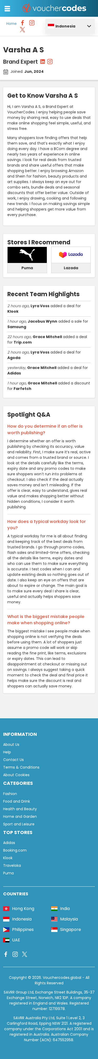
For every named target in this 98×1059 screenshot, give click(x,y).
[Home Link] (54, 8)
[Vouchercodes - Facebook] (22, 24)
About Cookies (16, 774)
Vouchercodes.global (62, 977)
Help (7, 752)
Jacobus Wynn (42, 321)
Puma (8, 873)
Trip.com (23, 342)
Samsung (16, 326)
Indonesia (65, 26)
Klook (13, 311)
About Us (11, 744)
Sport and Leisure (18, 824)
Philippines (23, 929)
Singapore (70, 929)
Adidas (14, 373)
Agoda (13, 357)
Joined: (27, 71)
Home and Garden (20, 816)
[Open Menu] (7, 8)
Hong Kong (23, 909)
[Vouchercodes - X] (22, 31)
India (65, 909)
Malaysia (69, 919)
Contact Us (13, 759)
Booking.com (15, 850)
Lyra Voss (40, 305)
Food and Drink (16, 801)
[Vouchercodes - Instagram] (31, 24)
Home (11, 23)
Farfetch (22, 388)
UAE (16, 940)
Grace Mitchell (47, 336)
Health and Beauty (20, 809)
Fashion (10, 793)
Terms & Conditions (21, 767)
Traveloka (12, 865)
